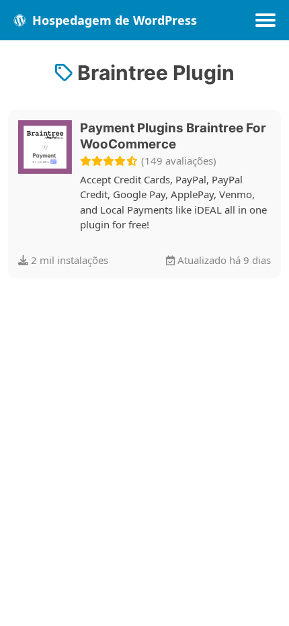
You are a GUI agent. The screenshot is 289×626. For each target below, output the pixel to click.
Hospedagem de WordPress (113, 20)
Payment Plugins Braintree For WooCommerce (173, 136)
